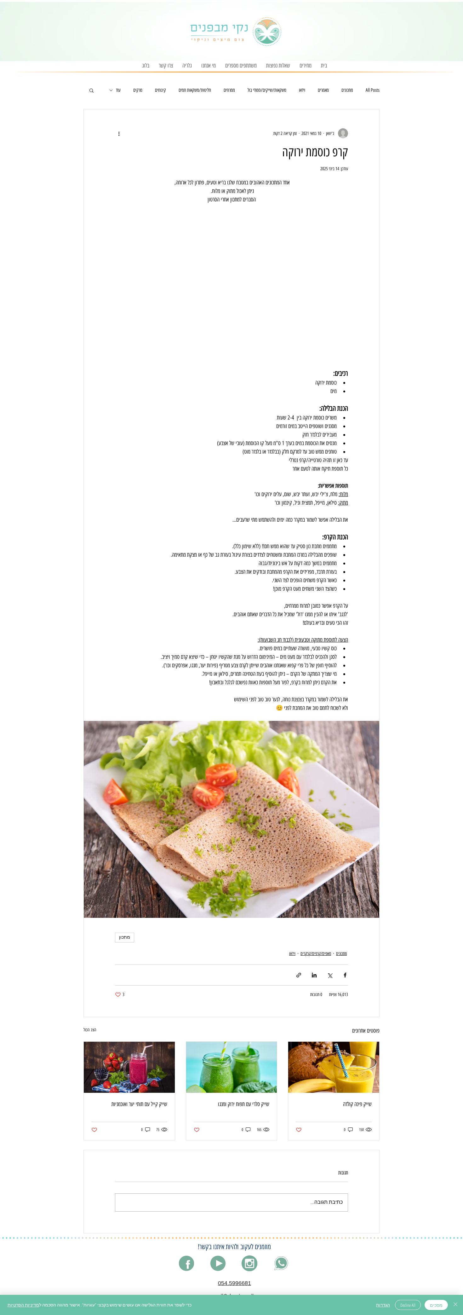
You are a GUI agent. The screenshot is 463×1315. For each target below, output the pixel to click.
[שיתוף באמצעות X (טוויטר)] (330, 975)
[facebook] (186, 1263)
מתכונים (347, 90)
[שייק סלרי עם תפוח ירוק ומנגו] (231, 1067)
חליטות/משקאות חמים (195, 90)
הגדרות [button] (383, 1305)
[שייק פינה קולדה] (333, 1067)
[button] (305, 65)
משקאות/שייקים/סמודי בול (267, 90)
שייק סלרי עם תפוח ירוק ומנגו (243, 1104)
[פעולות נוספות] (119, 133)
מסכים (436, 1305)
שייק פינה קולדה (357, 1104)
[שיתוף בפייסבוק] (345, 975)
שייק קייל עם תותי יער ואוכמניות (139, 1104)
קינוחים (160, 90)
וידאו (302, 90)
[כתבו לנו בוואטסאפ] (281, 1263)
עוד (118, 90)
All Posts (373, 90)
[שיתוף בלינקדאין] (314, 975)
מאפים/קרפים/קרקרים (315, 953)
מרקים (137, 90)
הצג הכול (89, 1030)
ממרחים (229, 90)
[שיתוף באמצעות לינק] (299, 975)
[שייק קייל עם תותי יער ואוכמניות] (129, 1067)
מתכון (124, 937)
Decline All (407, 1305)
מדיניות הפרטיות (23, 1305)
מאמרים (323, 90)
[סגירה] (455, 1305)
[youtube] (218, 1263)
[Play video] (231, 278)
